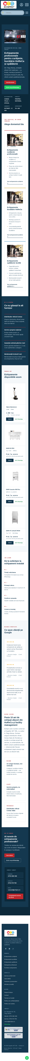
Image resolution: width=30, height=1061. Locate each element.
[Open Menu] (27, 12)
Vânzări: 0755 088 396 (10, 1016)
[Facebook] (5, 948)
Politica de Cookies (9, 1003)
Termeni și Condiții (9, 998)
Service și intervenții (9, 976)
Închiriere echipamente (10, 967)
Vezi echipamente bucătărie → (15, 235)
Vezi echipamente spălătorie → (12, 285)
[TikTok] (13, 948)
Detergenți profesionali (10, 965)
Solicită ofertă (10, 82)
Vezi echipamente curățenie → (15, 182)
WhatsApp (20, 419)
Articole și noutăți (9, 984)
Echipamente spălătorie (10, 962)
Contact (6, 995)
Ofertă (10, 419)
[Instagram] (9, 948)
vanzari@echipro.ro (9, 1021)
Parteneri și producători (10, 981)
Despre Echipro (8, 992)
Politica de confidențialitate (11, 1001)
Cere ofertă (9, 855)
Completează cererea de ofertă (15, 896)
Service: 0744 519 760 (10, 1019)
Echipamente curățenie (10, 956)
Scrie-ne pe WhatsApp (12, 87)
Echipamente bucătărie (10, 959)
